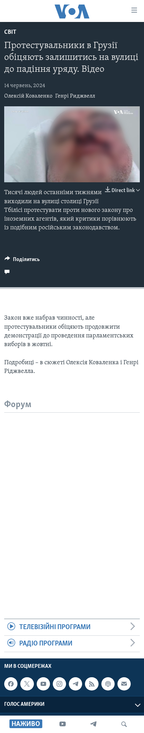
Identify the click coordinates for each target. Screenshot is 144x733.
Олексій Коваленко (28, 96)
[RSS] (91, 683)
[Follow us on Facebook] (10, 683)
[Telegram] (93, 724)
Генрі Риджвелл (75, 96)
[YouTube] (62, 724)
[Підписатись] (124, 683)
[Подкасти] (108, 683)
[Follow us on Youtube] (43, 683)
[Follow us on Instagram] (59, 683)
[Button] (22, 261)
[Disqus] (72, 500)
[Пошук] (124, 724)
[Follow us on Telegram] (75, 683)
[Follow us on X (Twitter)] (27, 683)
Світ (10, 32)
